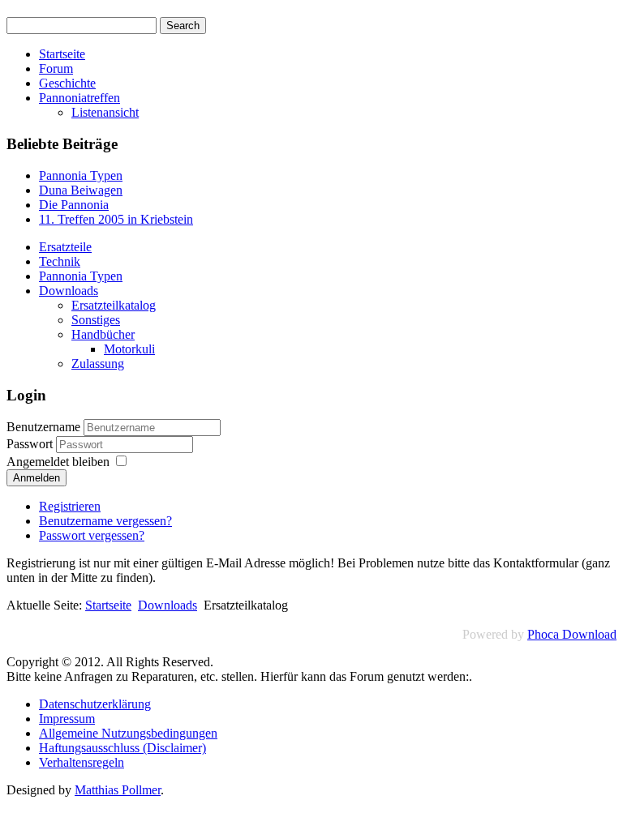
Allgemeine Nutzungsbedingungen (128, 733)
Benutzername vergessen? (105, 521)
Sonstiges (95, 320)
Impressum (67, 718)
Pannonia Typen (80, 276)
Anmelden (36, 478)
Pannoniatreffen (79, 98)
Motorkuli (129, 349)
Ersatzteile (65, 247)
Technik (59, 261)
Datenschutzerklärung (95, 704)
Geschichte (67, 83)
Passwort (31, 444)
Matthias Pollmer (118, 790)
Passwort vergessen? (91, 535)
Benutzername (43, 427)
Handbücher (103, 334)
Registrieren (70, 506)
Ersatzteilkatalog (113, 305)
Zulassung (97, 363)
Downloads (68, 290)
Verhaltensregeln (81, 762)
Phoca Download (572, 634)
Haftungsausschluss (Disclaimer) (122, 748)
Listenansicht (105, 112)
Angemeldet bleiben (58, 461)
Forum (56, 68)
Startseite (62, 54)
